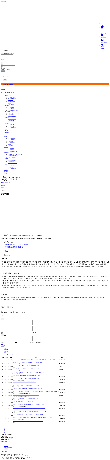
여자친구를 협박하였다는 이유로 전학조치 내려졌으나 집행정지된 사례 (29, 411)
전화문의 (4, 84)
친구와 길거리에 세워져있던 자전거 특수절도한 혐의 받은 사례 (27, 375)
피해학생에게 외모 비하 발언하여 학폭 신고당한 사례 (25, 398)
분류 (7, 357)
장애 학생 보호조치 (12, 116)
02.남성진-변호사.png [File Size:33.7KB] (14, 247)
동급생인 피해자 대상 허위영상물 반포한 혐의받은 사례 (26, 365)
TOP (102, 48)
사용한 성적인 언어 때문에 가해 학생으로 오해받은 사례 (26, 385)
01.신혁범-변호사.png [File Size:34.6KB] (14, 246)
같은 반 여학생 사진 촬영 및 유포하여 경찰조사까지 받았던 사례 (28, 369)
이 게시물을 (4, 316)
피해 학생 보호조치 (12, 114)
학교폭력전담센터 (12, 98)
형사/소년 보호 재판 (12, 121)
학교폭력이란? (11, 107)
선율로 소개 (8, 95)
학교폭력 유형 (11, 108)
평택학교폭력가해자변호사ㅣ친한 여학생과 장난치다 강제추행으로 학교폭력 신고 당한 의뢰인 (34, 359)
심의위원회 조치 (9, 111)
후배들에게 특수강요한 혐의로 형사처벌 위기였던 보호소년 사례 (28, 388)
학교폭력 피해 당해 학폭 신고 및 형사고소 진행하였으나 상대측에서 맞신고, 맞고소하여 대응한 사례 (36, 391)
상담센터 (7, 132)
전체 (5, 348)
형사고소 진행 (11, 126)
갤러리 (9, 103)
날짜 (62, 357)
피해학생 (7, 123)
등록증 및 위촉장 (11, 101)
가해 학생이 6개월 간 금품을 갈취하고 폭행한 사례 (24, 382)
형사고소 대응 (11, 120)
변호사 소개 (3, 182)
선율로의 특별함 (11, 97)
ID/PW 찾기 (3, 69)
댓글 (2, 319)
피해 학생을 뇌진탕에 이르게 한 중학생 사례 (23, 401)
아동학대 (7, 129)
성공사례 (7, 130)
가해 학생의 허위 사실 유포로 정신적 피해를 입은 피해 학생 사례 (28, 421)
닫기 (12, 53)
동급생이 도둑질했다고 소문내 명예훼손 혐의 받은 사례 (26, 378)
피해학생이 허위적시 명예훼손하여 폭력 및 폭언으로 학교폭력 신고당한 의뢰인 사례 (32, 417)
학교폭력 (7, 105)
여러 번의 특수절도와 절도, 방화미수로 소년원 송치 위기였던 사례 (28, 372)
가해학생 (7, 117)
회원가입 (9, 69)
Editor (2, 333)
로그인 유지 (5, 68)
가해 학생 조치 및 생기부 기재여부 (15, 113)
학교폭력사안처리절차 (13, 110)
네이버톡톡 (10, 84)
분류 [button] (5, 352)
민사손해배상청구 (12, 127)
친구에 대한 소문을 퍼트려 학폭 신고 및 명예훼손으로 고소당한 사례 (29, 408)
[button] (19, 51)
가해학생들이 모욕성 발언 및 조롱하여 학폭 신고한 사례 (26, 395)
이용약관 (6, 449)
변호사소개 (10, 100)
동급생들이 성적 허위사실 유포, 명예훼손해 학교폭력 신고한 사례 (28, 362)
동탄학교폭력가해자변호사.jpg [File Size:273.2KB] (16, 244)
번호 (3, 357)
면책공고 (6, 446)
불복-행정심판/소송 (12, 119)
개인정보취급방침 (8, 447)
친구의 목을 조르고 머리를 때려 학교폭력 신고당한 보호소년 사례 (28, 414)
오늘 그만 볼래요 (5, 53)
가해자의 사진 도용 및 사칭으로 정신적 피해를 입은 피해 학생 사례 (28, 404)
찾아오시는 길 (11, 104)
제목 (36, 357)
